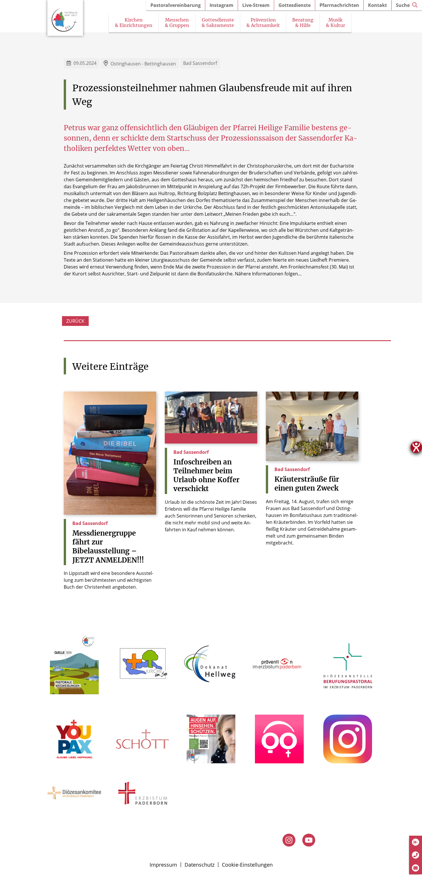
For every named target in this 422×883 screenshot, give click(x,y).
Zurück (75, 321)
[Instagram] (288, 840)
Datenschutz (199, 864)
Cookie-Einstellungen (247, 864)
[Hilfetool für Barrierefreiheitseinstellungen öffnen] (416, 447)
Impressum (163, 864)
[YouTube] (308, 840)
